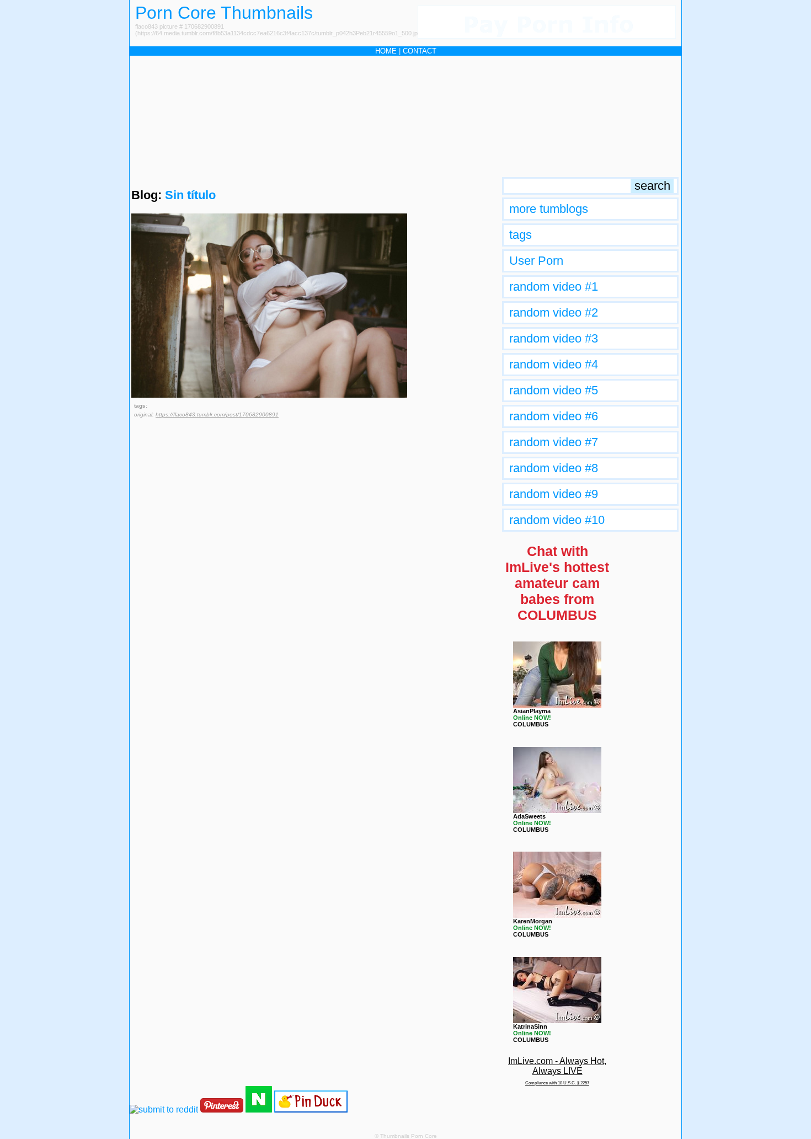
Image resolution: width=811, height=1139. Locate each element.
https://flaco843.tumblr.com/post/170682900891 (217, 414)
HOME (386, 51)
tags (520, 235)
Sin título (190, 195)
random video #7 (553, 442)
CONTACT (419, 51)
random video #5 (553, 390)
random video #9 (553, 494)
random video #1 (553, 286)
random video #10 (557, 520)
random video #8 (553, 468)
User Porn (536, 261)
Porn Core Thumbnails (224, 13)
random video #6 (553, 416)
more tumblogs (548, 209)
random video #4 (553, 364)
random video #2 (553, 312)
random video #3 (553, 338)
